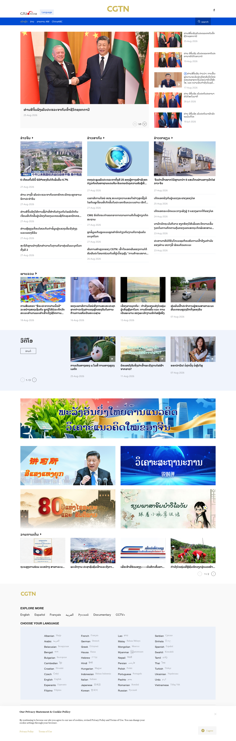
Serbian (164, 635)
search (205, 21)
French (89, 635)
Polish (125, 668)
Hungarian (91, 668)
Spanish (164, 646)
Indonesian (96, 674)
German (90, 641)
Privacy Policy (27, 731)
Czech (51, 674)
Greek (89, 646)
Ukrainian (166, 674)
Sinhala (163, 641)
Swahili (164, 652)
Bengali (51, 652)
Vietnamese (167, 685)
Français (55, 614)
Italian (89, 679)
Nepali (125, 657)
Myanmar (130, 652)
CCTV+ (120, 614)
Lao (123, 635)
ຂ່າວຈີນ (25, 138)
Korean (89, 690)
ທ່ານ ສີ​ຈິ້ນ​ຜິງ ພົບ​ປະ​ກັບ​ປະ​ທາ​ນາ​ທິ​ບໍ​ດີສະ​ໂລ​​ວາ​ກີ (199, 95)
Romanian (128, 685)
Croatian (53, 668)
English (25, 614)
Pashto (125, 679)
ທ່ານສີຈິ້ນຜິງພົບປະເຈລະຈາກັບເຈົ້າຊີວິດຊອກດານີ (199, 34)
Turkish (163, 668)
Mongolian (128, 646)
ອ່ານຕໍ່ (28, 351)
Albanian (52, 635)
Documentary (102, 614)
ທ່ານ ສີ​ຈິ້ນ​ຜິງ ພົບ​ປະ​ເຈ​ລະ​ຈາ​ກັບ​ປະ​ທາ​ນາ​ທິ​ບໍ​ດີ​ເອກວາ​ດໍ (199, 54)
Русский (83, 614)
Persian (126, 663)
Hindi (87, 663)
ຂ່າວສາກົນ (94, 138)
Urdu (160, 679)
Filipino (52, 690)
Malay (129, 641)
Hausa (88, 652)
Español (40, 614)
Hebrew (89, 657)
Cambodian (53, 663)
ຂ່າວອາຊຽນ (162, 138)
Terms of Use (45, 731)
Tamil (161, 657)
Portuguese (130, 674)
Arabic (51, 641)
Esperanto (55, 685)
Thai (160, 663)
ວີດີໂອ (26, 340)
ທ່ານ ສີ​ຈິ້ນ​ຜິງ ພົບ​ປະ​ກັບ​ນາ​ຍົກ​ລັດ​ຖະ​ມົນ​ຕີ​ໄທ (199, 115)
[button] (135, 124)
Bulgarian (55, 657)
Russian (127, 690)
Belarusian (56, 646)
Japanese (91, 685)
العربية (70, 614)
